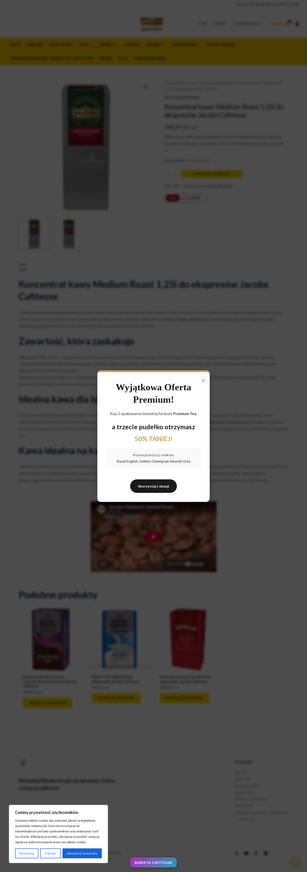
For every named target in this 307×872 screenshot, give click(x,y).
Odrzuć (50, 853)
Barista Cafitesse (153, 862)
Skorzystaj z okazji (153, 486)
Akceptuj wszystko (82, 853)
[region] (58, 834)
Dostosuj (27, 853)
